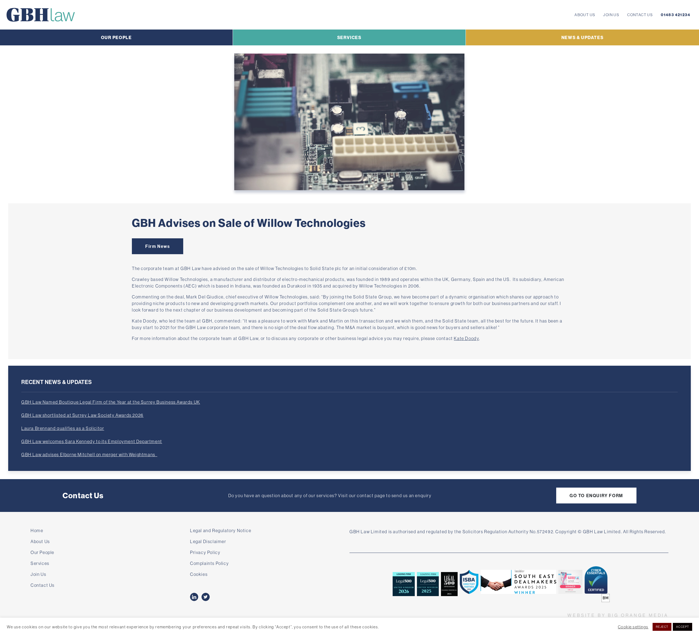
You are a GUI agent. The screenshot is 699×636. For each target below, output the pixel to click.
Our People (42, 552)
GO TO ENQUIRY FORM (596, 495)
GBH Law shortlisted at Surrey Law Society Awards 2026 (82, 415)
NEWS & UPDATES (582, 37)
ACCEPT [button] (682, 627)
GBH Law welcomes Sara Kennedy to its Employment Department (91, 441)
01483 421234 (675, 14)
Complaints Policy (209, 563)
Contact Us (640, 14)
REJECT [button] (662, 627)
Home (37, 530)
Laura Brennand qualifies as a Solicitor (62, 428)
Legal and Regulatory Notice (220, 530)
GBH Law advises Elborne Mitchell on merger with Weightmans (89, 454)
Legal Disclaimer (208, 541)
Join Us (611, 14)
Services (40, 563)
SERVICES (349, 37)
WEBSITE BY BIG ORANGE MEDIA (617, 615)
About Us (584, 14)
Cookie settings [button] (633, 627)
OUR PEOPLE (116, 37)
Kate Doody (466, 338)
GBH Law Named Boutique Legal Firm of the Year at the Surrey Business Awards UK (110, 402)
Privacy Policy (205, 552)
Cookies (199, 574)
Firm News (157, 246)
